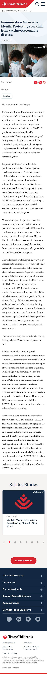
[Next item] (42, 542)
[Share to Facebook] (35, 82)
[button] (44, 82)
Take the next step (13, 576)
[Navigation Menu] (43, 4)
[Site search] (37, 4)
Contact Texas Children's (17, 610)
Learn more (9, 583)
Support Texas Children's (17, 596)
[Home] (3, 10)
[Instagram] (18, 619)
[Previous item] (5, 542)
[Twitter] (28, 619)
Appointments (11, 603)
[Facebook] (9, 619)
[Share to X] (40, 82)
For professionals (12, 589)
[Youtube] (37, 619)
